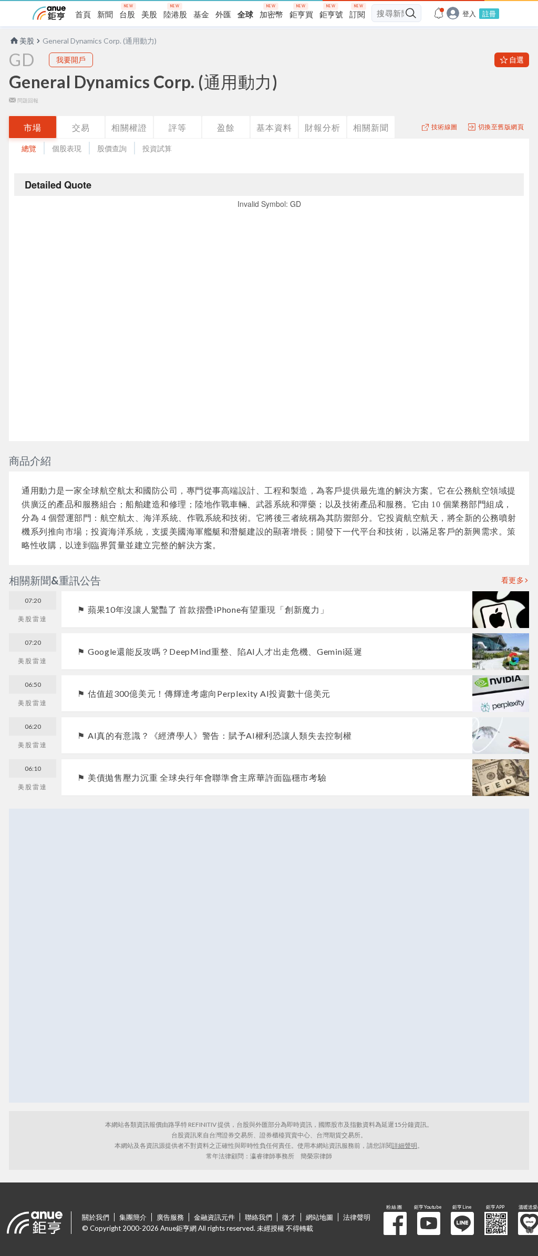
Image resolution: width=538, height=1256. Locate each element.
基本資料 (274, 127)
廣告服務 (170, 1217)
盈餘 (226, 127)
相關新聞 (371, 127)
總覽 (29, 148)
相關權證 (129, 127)
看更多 (512, 580)
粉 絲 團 (395, 1223)
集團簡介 (133, 1217)
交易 (81, 127)
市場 (33, 127)
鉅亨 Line (462, 1223)
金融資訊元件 (214, 1217)
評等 (178, 127)
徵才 (289, 1217)
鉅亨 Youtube (428, 1223)
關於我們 (95, 1217)
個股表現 (66, 148)
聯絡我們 (258, 1217)
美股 (26, 40)
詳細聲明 (404, 1145)
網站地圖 (319, 1217)
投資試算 (157, 148)
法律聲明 (356, 1217)
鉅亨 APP (496, 1223)
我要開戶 (71, 59)
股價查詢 (112, 148)
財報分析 (322, 127)
